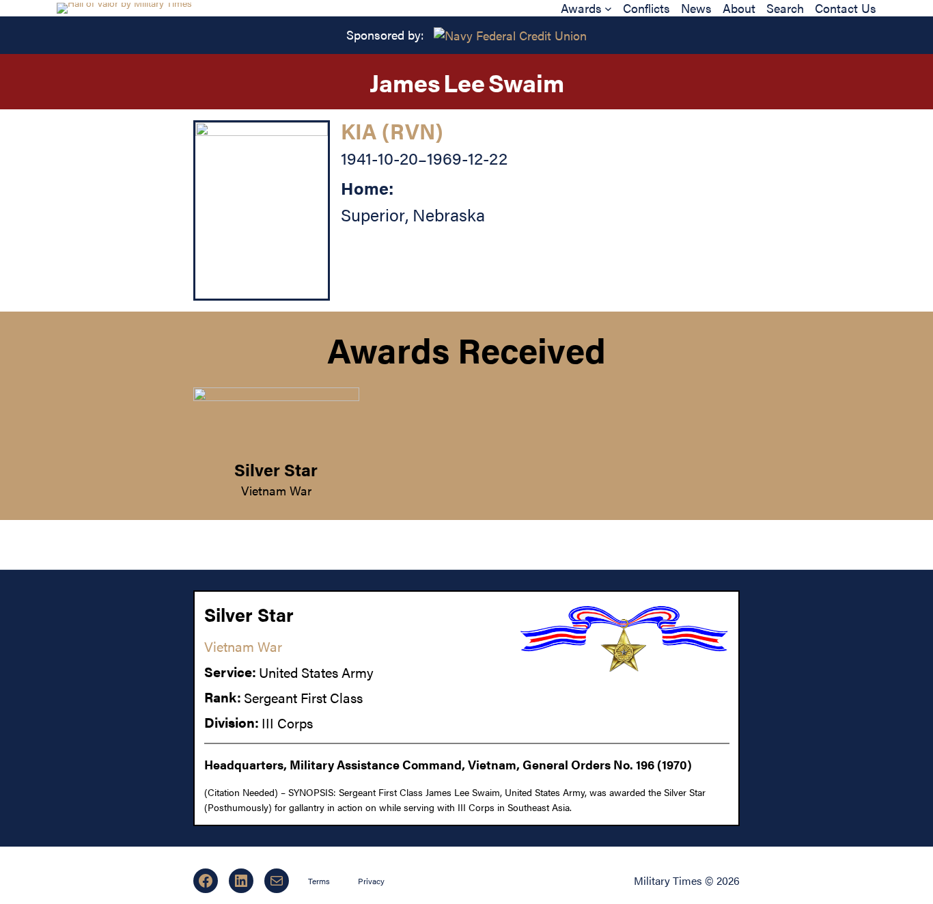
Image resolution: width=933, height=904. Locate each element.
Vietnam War (276, 490)
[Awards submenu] (608, 8)
